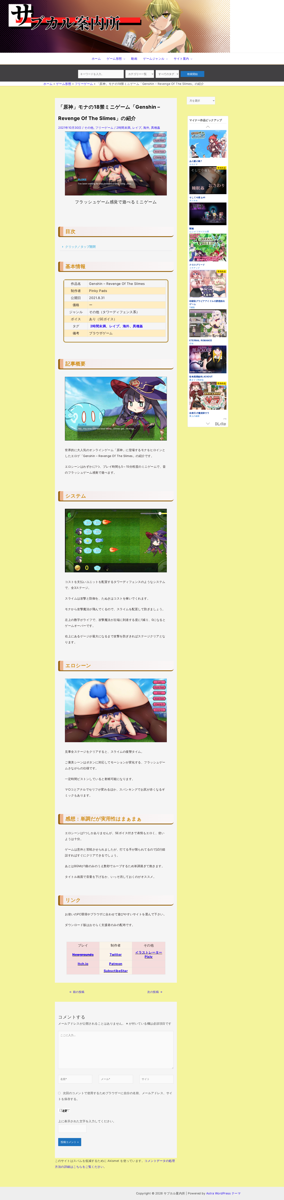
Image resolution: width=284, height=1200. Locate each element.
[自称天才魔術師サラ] (207, 396)
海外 (146, 127)
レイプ (137, 127)
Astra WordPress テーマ (223, 1193)
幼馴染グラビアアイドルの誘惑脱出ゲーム (207, 302)
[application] (123, 58)
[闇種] (207, 214)
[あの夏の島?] (207, 144)
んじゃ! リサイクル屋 (199, 231)
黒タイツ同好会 (196, 379)
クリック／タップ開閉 (80, 246)
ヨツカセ (193, 200)
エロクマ (193, 164)
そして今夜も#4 (197, 197)
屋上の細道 (194, 415)
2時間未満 (123, 127)
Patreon (115, 964)
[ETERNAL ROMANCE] (207, 323)
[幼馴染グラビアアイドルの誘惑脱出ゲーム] (207, 284)
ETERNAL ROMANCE (200, 340)
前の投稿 (76, 992)
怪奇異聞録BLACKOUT (201, 376)
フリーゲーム (104, 127)
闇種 (191, 228)
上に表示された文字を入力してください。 (87, 1121)
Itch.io (83, 964)
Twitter (116, 955)
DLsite (220, 424)
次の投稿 (154, 992)
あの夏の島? (195, 161)
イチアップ (194, 267)
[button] (116, 247)
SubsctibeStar (116, 971)
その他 (89, 127)
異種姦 (155, 127)
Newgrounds (83, 955)
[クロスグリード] (207, 248)
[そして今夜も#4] (207, 180)
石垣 (191, 343)
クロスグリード (197, 264)
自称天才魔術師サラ (199, 412)
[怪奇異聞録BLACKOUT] (207, 360)
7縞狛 (192, 307)
